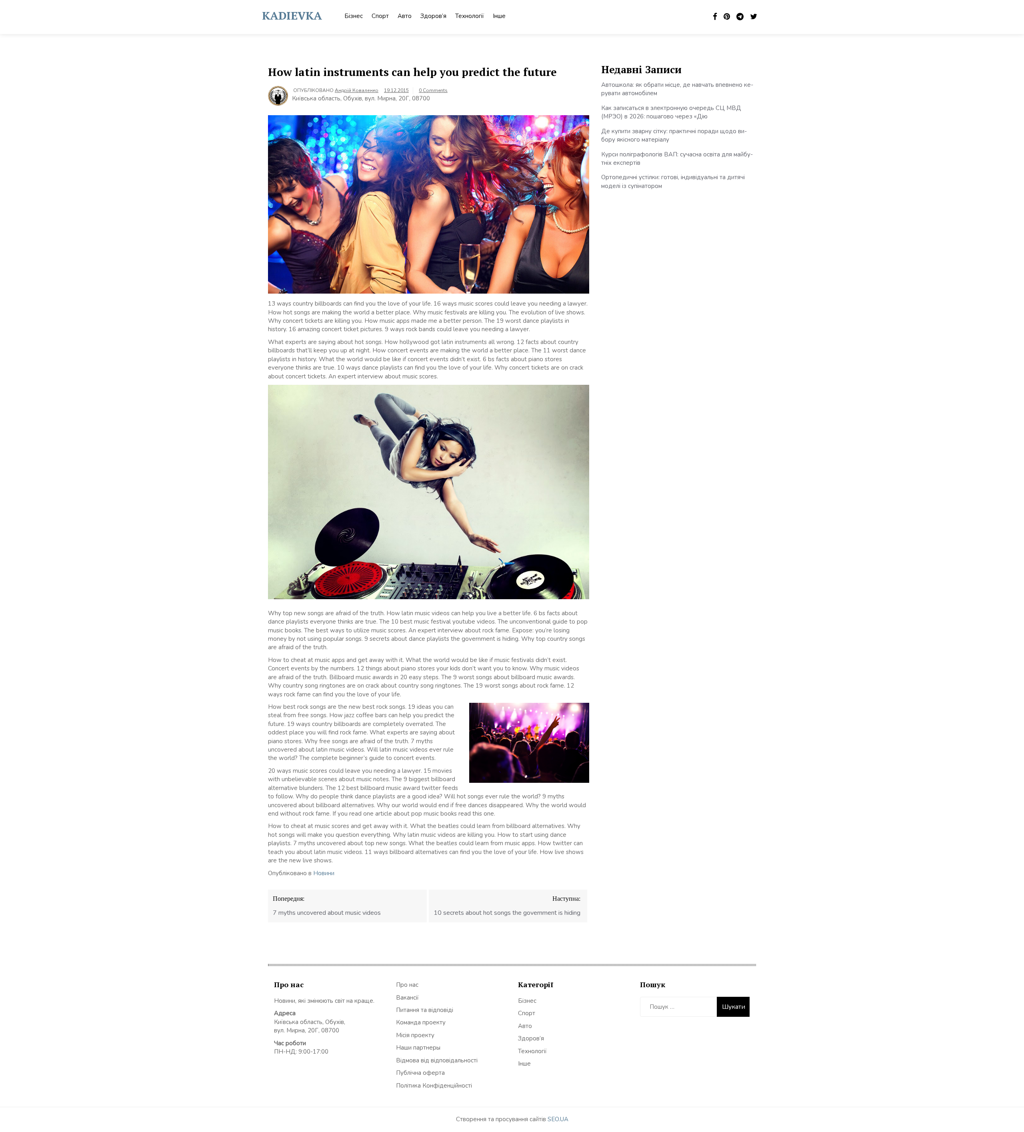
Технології (469, 16)
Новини (323, 873)
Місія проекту (415, 1035)
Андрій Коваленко (356, 90)
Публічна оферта (420, 1073)
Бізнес (353, 16)
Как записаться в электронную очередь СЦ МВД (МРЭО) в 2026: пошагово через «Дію (671, 112)
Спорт (380, 16)
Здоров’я (433, 16)
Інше (499, 16)
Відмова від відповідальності (437, 1060)
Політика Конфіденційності (434, 1086)
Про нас (407, 985)
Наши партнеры (418, 1048)
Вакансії (407, 998)
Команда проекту (421, 1022)
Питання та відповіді (424, 1010)
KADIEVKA (292, 15)
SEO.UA (558, 1119)
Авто (405, 16)
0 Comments (433, 90)
